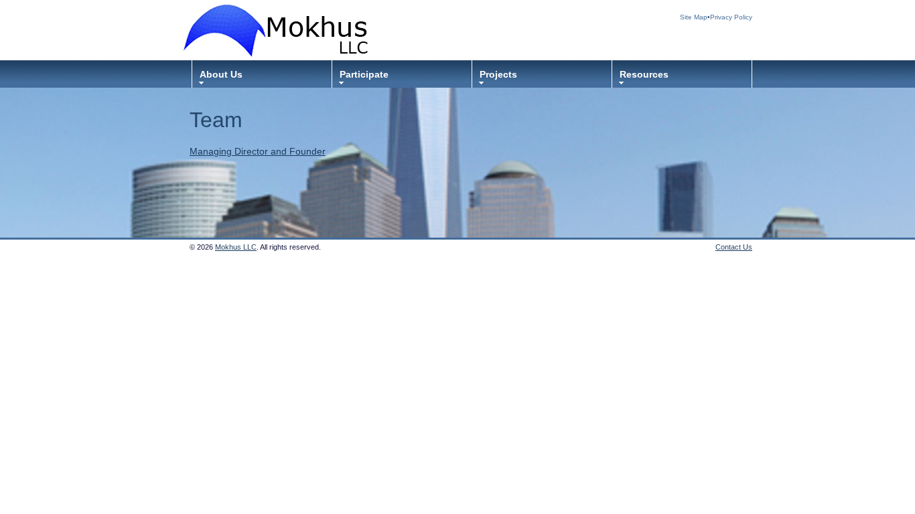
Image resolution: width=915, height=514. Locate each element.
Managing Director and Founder (258, 151)
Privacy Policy (731, 17)
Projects (498, 74)
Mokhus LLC (236, 247)
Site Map (693, 17)
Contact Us (733, 247)
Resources (644, 74)
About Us (221, 74)
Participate (364, 74)
